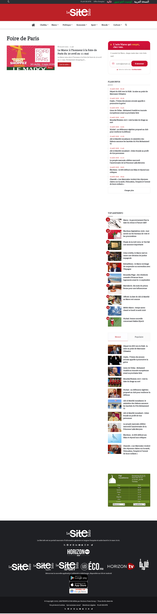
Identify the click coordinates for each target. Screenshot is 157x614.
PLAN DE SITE (102, 605)
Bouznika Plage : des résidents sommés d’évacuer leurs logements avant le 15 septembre (136, 277)
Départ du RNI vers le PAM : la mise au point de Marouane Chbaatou (135, 348)
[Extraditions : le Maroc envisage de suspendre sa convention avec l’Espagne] (114, 267)
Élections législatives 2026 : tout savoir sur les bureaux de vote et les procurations (136, 233)
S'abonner (139, 63)
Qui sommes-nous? (73, 605)
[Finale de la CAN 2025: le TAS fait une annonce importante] (114, 245)
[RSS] (65, 545)
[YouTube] (79, 545)
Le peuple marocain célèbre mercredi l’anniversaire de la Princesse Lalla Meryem (134, 426)
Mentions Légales (89, 605)
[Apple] (82, 545)
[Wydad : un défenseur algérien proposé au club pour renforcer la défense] (114, 393)
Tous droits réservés (105, 601)
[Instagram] (85, 545)
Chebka (43, 25)
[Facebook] (68, 545)
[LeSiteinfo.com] (78, 12)
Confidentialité (136, 69)
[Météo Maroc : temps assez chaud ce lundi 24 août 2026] (114, 311)
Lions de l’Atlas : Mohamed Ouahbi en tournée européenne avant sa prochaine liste (136, 370)
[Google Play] (88, 545)
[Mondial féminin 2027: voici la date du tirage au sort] (114, 382)
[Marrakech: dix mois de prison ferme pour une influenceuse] (114, 289)
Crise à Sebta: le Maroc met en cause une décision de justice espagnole (135, 255)
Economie (81, 25)
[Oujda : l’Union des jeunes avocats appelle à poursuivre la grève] (114, 360)
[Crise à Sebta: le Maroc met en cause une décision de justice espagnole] (114, 256)
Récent (118, 337)
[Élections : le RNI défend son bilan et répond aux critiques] (114, 438)
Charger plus (129, 190)
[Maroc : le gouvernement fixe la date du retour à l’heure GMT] (114, 223)
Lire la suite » (64, 64)
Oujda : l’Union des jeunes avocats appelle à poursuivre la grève (135, 359)
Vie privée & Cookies (57, 605)
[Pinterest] (74, 545)
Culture (116, 25)
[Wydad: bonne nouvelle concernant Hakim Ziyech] (114, 322)
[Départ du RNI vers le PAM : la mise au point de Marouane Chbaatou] (114, 349)
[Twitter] (71, 545)
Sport (93, 25)
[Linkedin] (77, 545)
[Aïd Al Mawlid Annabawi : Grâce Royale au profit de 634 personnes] (114, 416)
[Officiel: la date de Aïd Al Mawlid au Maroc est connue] (114, 300)
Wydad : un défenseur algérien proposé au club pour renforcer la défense (136, 392)
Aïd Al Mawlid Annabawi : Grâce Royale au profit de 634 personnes (136, 415)
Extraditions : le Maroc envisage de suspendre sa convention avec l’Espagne (136, 266)
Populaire (139, 337)
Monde (105, 25)
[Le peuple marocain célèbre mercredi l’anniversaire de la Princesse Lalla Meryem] (114, 427)
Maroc (54, 25)
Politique (67, 25)
